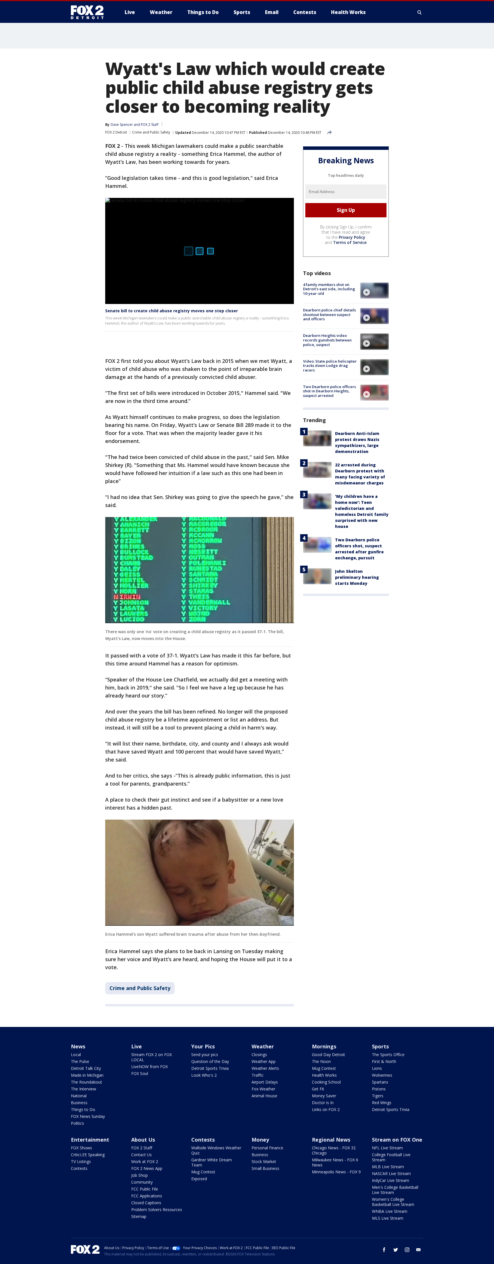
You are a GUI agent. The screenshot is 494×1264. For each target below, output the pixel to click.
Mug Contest (324, 1068)
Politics (77, 1123)
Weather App (264, 1061)
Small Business (265, 1168)
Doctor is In (323, 1102)
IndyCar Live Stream (390, 1180)
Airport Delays (265, 1082)
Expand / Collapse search (419, 12)
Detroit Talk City (86, 1068)
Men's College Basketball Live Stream (395, 1189)
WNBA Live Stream (389, 1211)
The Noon (321, 1061)
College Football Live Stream (391, 1157)
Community (142, 1182)
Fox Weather (263, 1089)
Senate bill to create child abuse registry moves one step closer (171, 310)
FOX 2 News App (146, 1168)
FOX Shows (81, 1147)
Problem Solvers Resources (156, 1209)
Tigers (377, 1095)
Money (260, 1139)
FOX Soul (139, 1073)
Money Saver (324, 1095)
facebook (384, 1249)
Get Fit (318, 1089)
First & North (384, 1061)
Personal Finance (267, 1147)
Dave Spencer (122, 124)
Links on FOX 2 (326, 1109)
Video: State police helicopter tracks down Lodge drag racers (330, 366)
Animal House (264, 1095)
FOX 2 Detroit (116, 132)
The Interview (83, 1089)
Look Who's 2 (204, 1075)
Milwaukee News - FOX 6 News (335, 1162)
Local (76, 1054)
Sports (380, 1046)
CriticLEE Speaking (88, 1154)
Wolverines (382, 1075)
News (78, 1046)
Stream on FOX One (397, 1139)
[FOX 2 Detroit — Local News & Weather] (90, 12)
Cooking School (326, 1082)
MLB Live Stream (388, 1166)
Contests (79, 1168)
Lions (377, 1068)
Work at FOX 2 (144, 1161)
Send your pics (204, 1054)
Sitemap (138, 1216)
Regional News (331, 1139)
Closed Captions (146, 1202)
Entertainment (90, 1139)
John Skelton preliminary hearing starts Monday (357, 577)
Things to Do (83, 1109)
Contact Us (141, 1154)
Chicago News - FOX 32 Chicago (334, 1150)
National (79, 1095)
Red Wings (381, 1102)
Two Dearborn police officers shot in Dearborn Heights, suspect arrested (329, 391)
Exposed (199, 1178)
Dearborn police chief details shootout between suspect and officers (329, 314)
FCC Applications (146, 1196)
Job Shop (139, 1175)
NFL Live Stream (387, 1147)
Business (79, 1102)
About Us (143, 1139)
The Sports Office (388, 1054)
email (418, 1249)
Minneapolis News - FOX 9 (336, 1171)
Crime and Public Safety (151, 132)
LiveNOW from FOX (149, 1066)
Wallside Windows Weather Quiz (216, 1150)
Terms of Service (349, 242)
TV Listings (81, 1161)
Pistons (379, 1089)
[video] (374, 291)
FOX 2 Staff (141, 1147)
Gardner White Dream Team (211, 1162)
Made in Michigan (87, 1075)
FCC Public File (144, 1189)
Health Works (324, 1075)
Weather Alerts (265, 1068)
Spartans (380, 1082)
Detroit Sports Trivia (210, 1068)
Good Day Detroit (328, 1054)
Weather (263, 1046)
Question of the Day (210, 1061)
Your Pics (203, 1046)
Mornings (324, 1046)
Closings (259, 1054)
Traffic (258, 1075)
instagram (407, 1249)
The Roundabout (86, 1082)
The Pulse (80, 1061)
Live (136, 1046)
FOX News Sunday (88, 1116)
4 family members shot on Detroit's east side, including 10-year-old (329, 289)
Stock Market (264, 1161)
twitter (395, 1249)
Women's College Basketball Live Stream (393, 1202)
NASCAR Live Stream (391, 1173)
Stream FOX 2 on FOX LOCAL (151, 1057)
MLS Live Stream (387, 1218)
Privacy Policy (352, 237)
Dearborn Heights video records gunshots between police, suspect (327, 340)
